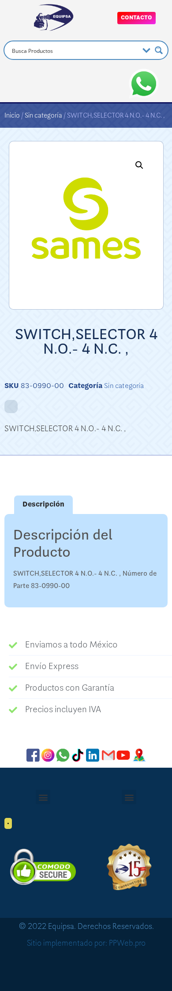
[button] (139, 165)
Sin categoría (43, 115)
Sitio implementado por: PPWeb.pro (86, 943)
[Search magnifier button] (159, 50)
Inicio (12, 115)
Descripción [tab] (43, 504)
